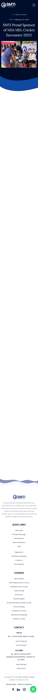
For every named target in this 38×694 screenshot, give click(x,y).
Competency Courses (19, 611)
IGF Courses (19, 595)
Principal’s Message (19, 534)
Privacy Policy (11, 684)
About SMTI (19, 530)
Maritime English (19, 599)
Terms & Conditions (25, 684)
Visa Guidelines (19, 564)
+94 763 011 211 (21, 668)
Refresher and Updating (19, 615)
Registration (19, 552)
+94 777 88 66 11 (21, 645)
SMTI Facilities (19, 538)
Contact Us (19, 560)
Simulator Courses (19, 619)
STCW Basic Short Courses (19, 587)
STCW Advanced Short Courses (19, 583)
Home (13, 15)
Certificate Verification (19, 556)
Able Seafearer (19, 579)
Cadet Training (19, 591)
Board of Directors (19, 542)
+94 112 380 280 (21, 664)
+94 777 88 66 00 (21, 641)
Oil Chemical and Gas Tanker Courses (19, 603)
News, (11, 19)
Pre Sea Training (19, 607)
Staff (19, 546)
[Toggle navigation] (34, 5)
